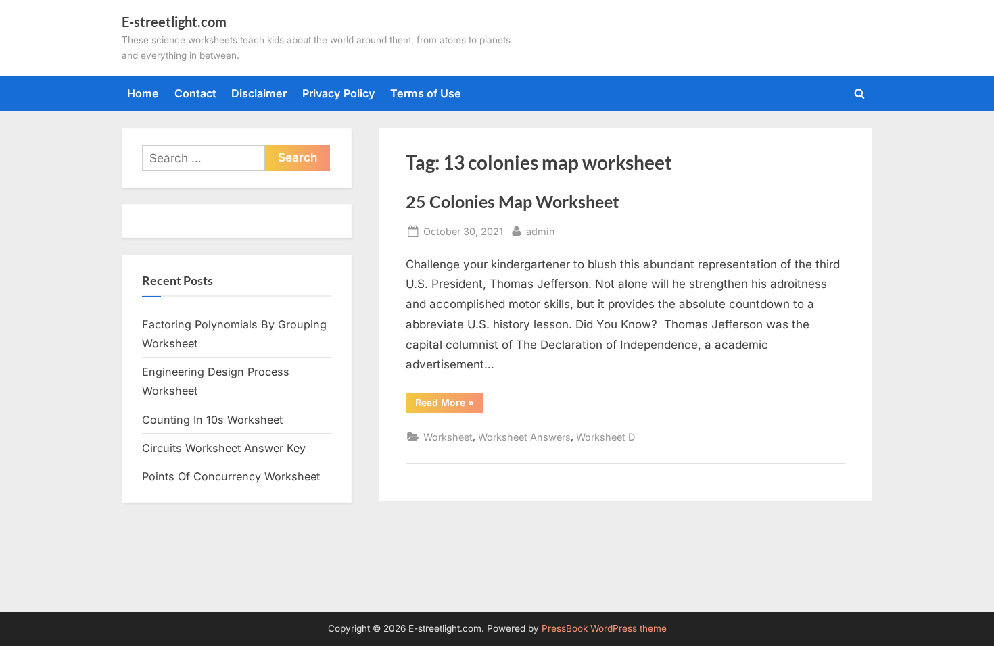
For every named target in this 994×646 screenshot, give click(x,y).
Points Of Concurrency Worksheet (231, 476)
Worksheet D (605, 437)
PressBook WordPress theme (604, 628)
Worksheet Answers (524, 437)
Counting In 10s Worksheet (212, 419)
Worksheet (448, 437)
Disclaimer (259, 93)
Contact (195, 93)
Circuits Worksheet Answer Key (224, 448)
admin (540, 231)
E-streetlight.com (174, 22)
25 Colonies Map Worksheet (512, 202)
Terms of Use (425, 93)
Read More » (449, 405)
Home (143, 93)
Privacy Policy (338, 93)
